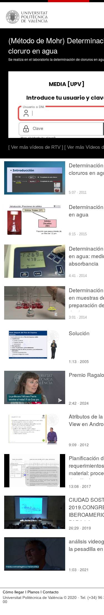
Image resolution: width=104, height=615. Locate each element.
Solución (79, 333)
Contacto (51, 592)
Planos (33, 592)
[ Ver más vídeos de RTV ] (35, 147)
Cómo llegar (13, 592)
